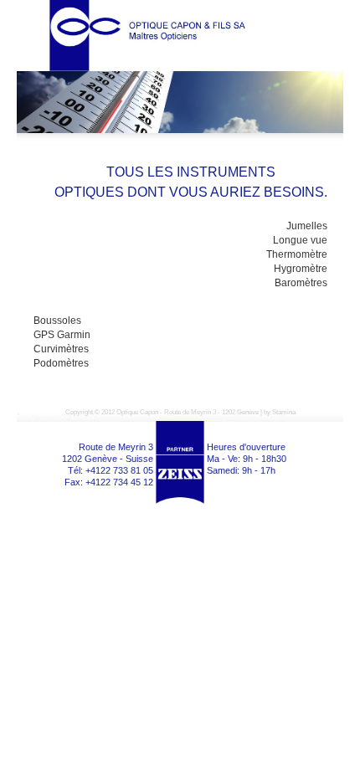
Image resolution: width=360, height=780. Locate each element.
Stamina (284, 412)
